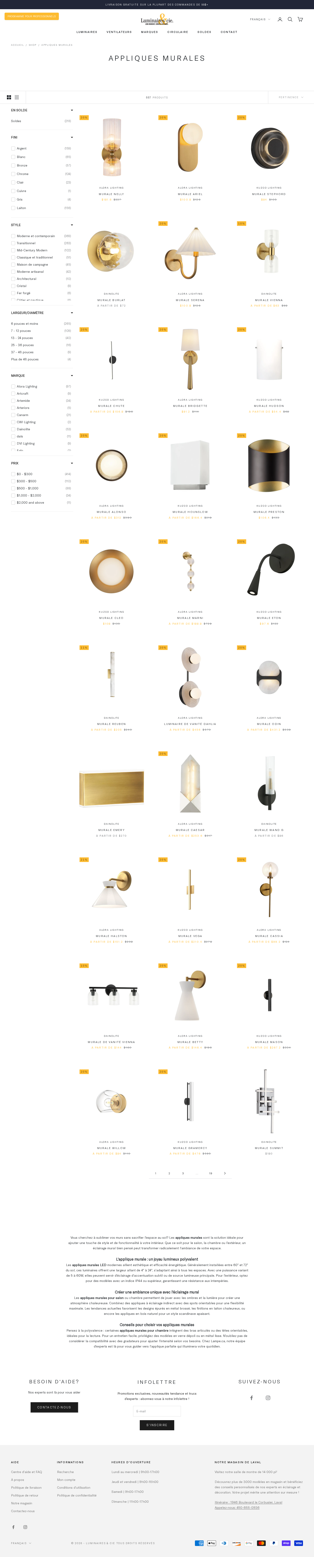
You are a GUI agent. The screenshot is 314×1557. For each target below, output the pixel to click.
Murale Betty (190, 1041)
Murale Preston (269, 511)
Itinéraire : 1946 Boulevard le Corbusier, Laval (248, 1502)
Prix (14, 463)
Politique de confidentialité (77, 1495)
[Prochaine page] (225, 1173)
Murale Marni (190, 617)
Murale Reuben (111, 723)
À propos (17, 1480)
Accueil (17, 44)
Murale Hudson (269, 405)
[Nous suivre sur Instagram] (268, 1397)
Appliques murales (57, 44)
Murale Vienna (269, 300)
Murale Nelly (111, 193)
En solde (19, 110)
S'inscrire (157, 1425)
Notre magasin (21, 1503)
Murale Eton (269, 617)
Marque (18, 375)
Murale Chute (111, 405)
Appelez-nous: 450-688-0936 (237, 1507)
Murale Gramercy (190, 1147)
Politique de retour (24, 1495)
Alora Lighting (111, 187)
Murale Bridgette (190, 405)
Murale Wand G (269, 829)
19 (211, 1173)
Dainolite (111, 293)
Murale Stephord (269, 193)
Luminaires (87, 31)
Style (16, 225)
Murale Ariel (190, 193)
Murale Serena (190, 300)
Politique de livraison (26, 1487)
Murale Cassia (269, 935)
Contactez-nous (54, 1407)
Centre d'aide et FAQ (26, 1472)
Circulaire (177, 31)
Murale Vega (190, 935)
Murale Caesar (190, 829)
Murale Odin (269, 723)
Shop (33, 44)
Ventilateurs (119, 31)
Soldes (204, 31)
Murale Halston (111, 935)
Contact (229, 31)
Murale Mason (269, 1041)
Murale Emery (111, 829)
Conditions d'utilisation (73, 1487)
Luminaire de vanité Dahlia (190, 723)
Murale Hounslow (190, 511)
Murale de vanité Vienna (111, 1041)
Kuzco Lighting (269, 187)
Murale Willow (111, 1147)
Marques (149, 31)
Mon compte (66, 1480)
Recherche (65, 1472)
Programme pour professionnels (32, 16)
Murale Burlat (111, 300)
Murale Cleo (111, 617)
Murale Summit (269, 1147)
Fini (14, 137)
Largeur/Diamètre (27, 313)
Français (258, 19)
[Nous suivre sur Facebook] (251, 1397)
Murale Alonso (111, 511)
